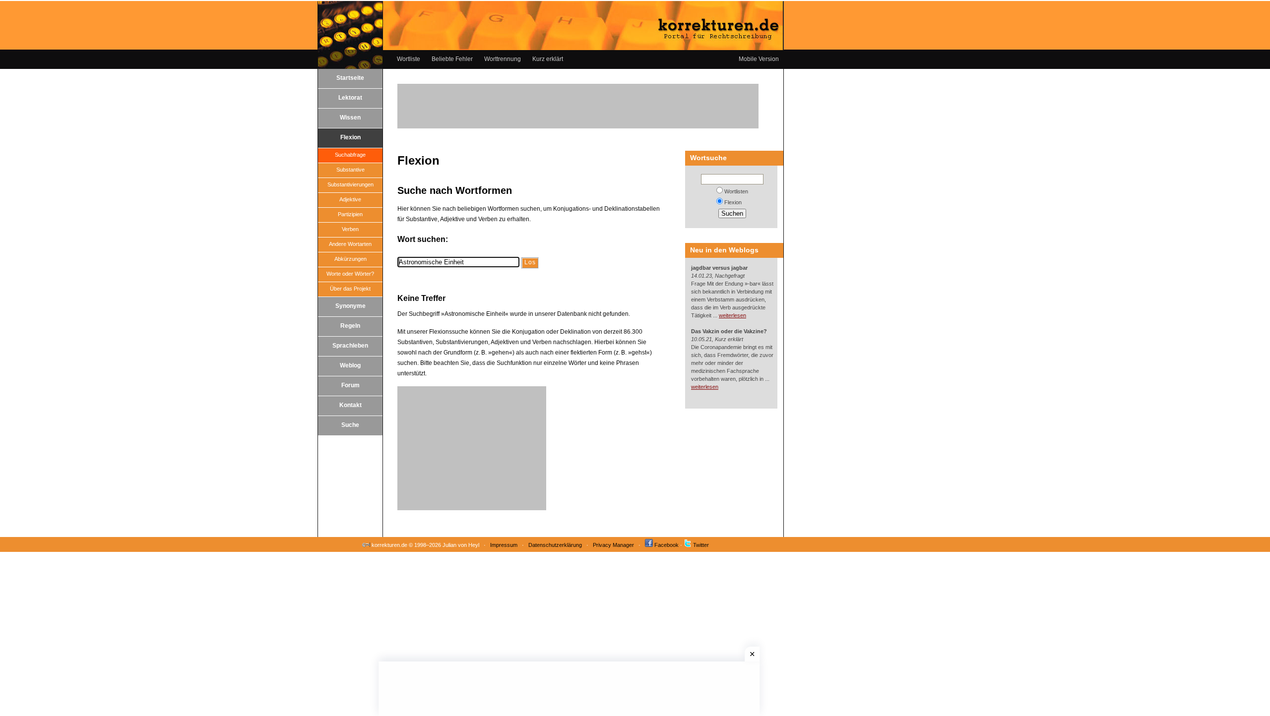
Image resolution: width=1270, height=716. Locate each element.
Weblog (350, 365)
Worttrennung (502, 59)
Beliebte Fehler (452, 59)
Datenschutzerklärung (555, 545)
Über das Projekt (350, 289)
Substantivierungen (350, 184)
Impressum (503, 545)
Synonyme (350, 305)
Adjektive (350, 199)
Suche (350, 424)
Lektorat (350, 97)
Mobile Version (759, 59)
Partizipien (350, 214)
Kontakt (350, 405)
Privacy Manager (613, 545)
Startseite (350, 77)
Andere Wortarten (350, 244)
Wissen (350, 117)
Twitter (701, 545)
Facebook (666, 545)
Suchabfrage (350, 155)
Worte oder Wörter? (350, 274)
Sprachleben (350, 345)
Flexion (350, 137)
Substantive (350, 170)
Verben (350, 229)
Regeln (350, 325)
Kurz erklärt (547, 59)
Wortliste (408, 59)
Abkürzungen (350, 259)
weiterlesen (732, 315)
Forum (350, 385)
